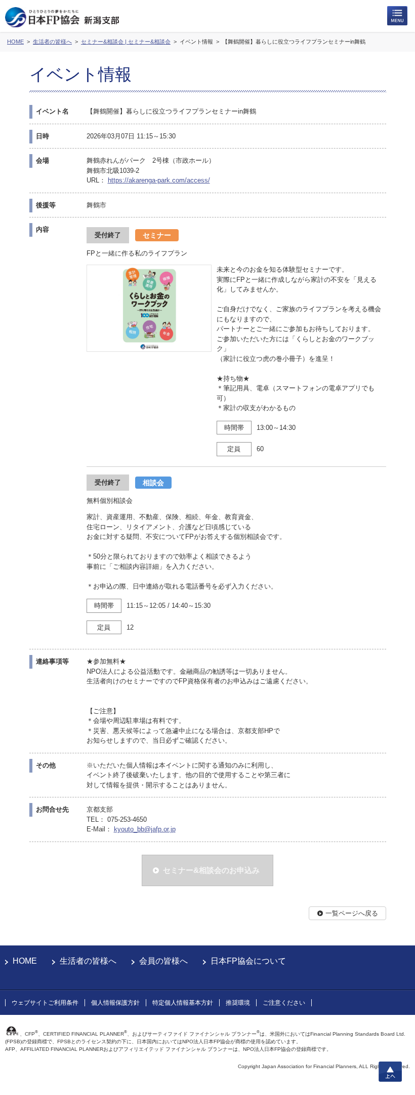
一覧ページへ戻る (351, 913)
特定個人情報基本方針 (182, 1002)
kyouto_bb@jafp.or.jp (145, 829)
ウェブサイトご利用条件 (45, 1002)
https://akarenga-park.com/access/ (159, 180)
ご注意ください (284, 1002)
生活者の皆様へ (88, 961)
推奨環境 (238, 1002)
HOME (25, 961)
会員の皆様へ (163, 961)
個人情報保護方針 (115, 1002)
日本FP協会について (248, 961)
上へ (390, 1071)
